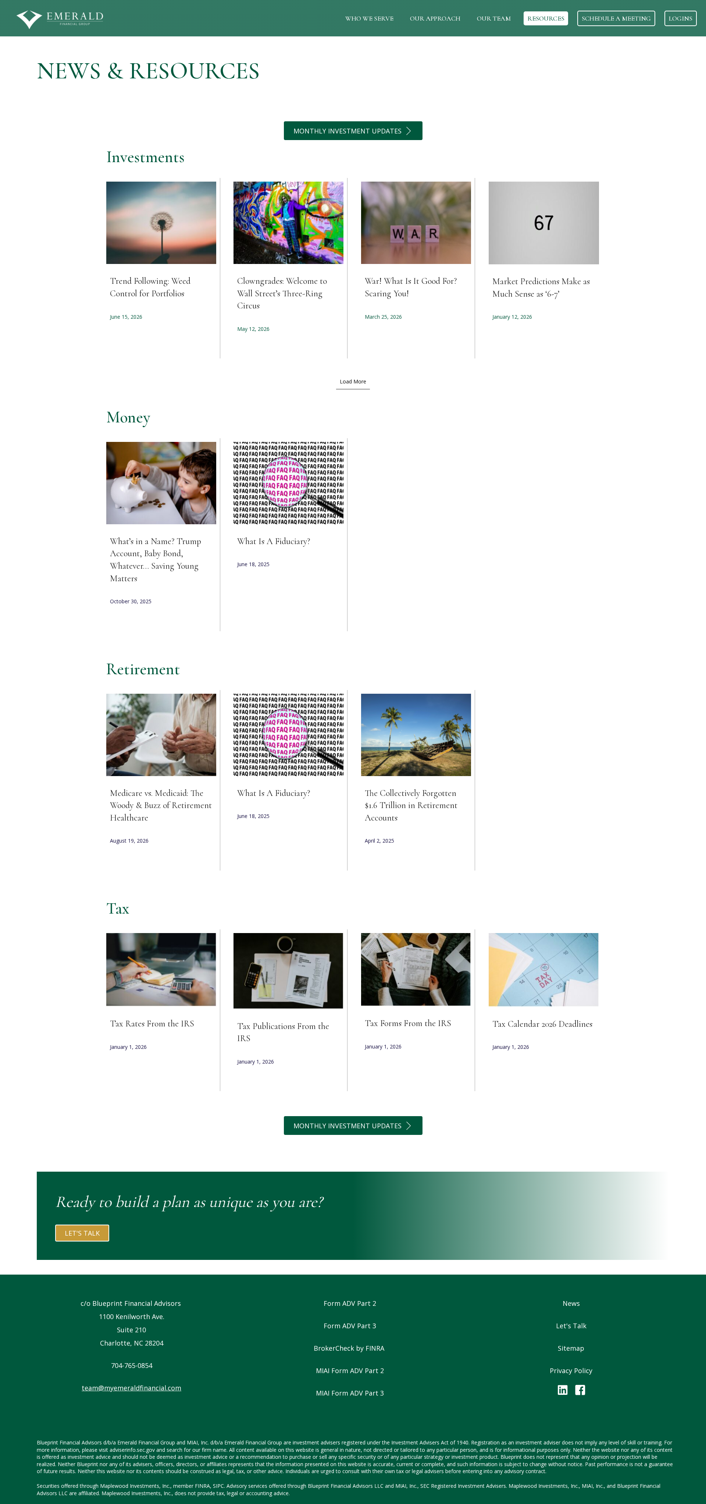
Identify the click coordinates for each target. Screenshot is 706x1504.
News (571, 1303)
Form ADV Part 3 (350, 1325)
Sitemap (571, 1348)
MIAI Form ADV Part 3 (350, 1393)
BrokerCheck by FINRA (350, 1348)
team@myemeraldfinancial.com (131, 1387)
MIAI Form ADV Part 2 (350, 1370)
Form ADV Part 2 (350, 1303)
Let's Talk (571, 1325)
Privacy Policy (571, 1370)
